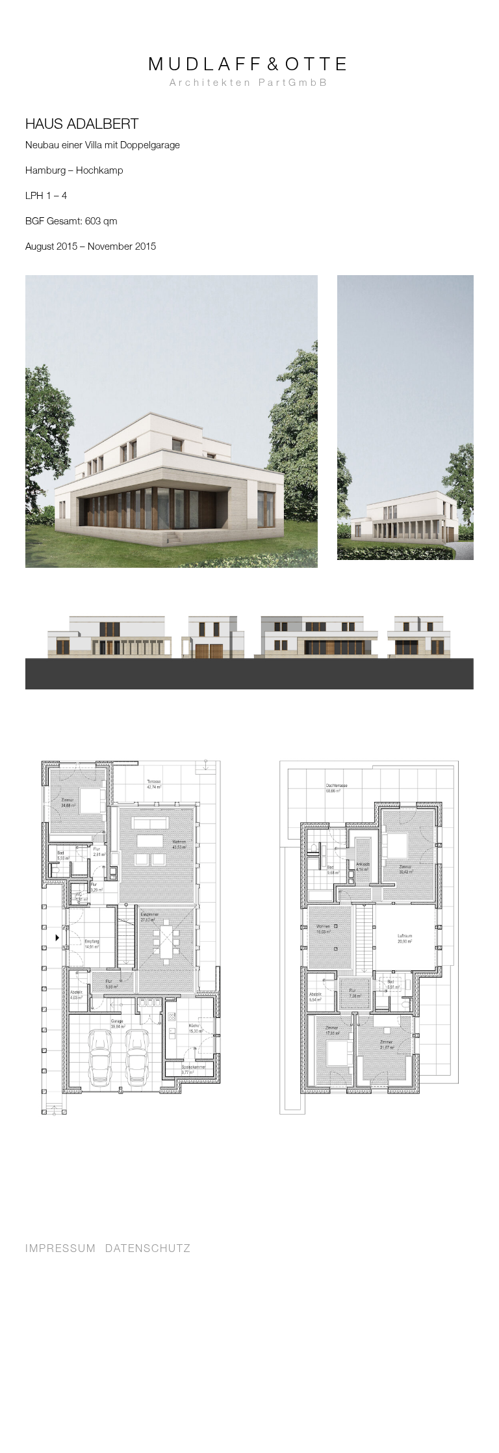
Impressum (60, 1250)
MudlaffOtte (250, 72)
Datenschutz (148, 1250)
